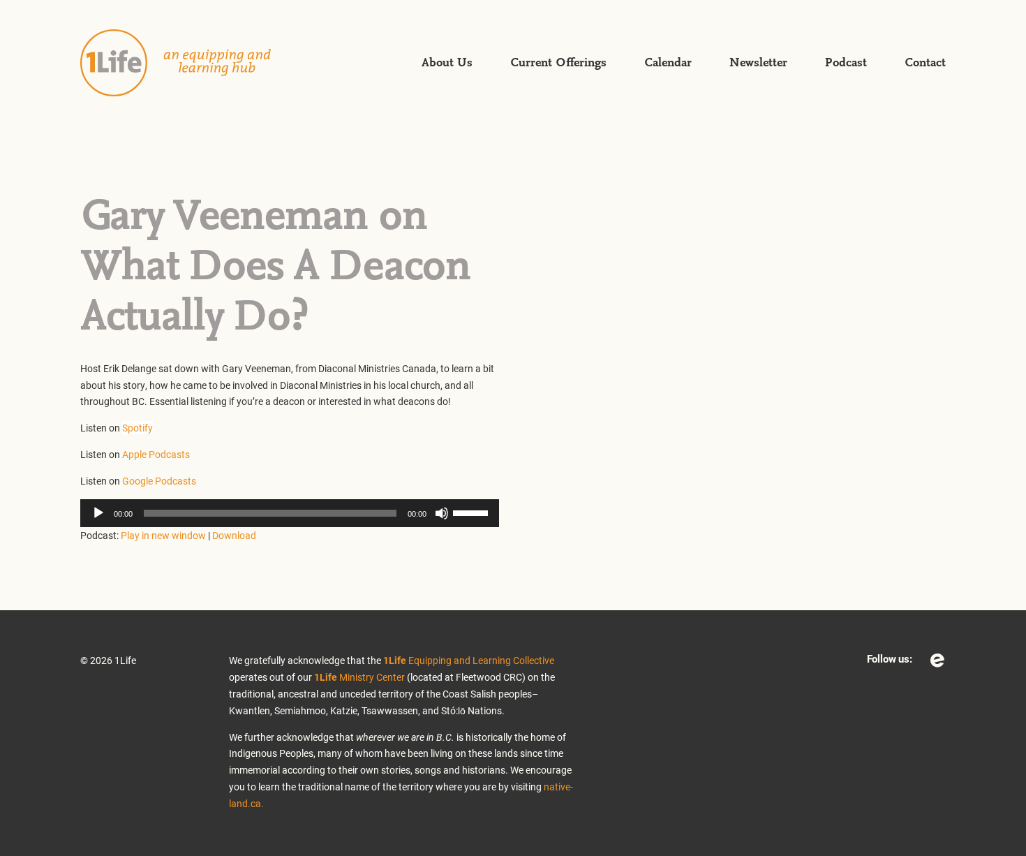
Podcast (846, 63)
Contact (925, 63)
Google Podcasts (159, 480)
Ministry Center (359, 677)
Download (234, 535)
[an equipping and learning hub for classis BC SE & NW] (192, 62)
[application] (289, 513)
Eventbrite (937, 660)
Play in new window (163, 535)
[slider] (472, 511)
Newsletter (758, 63)
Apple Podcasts (156, 454)
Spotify (137, 427)
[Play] (98, 513)
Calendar (668, 63)
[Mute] (442, 513)
